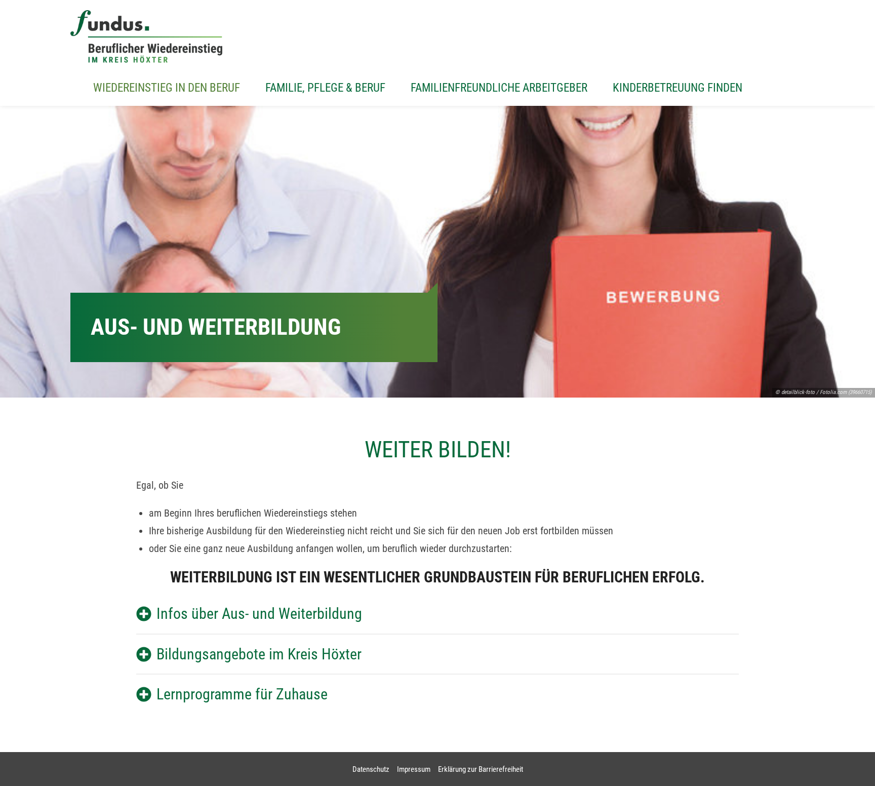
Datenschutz (370, 769)
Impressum (413, 769)
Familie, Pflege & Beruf (325, 88)
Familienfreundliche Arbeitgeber (499, 88)
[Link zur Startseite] (146, 36)
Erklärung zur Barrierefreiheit (480, 769)
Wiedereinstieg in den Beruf (166, 88)
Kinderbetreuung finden (677, 88)
